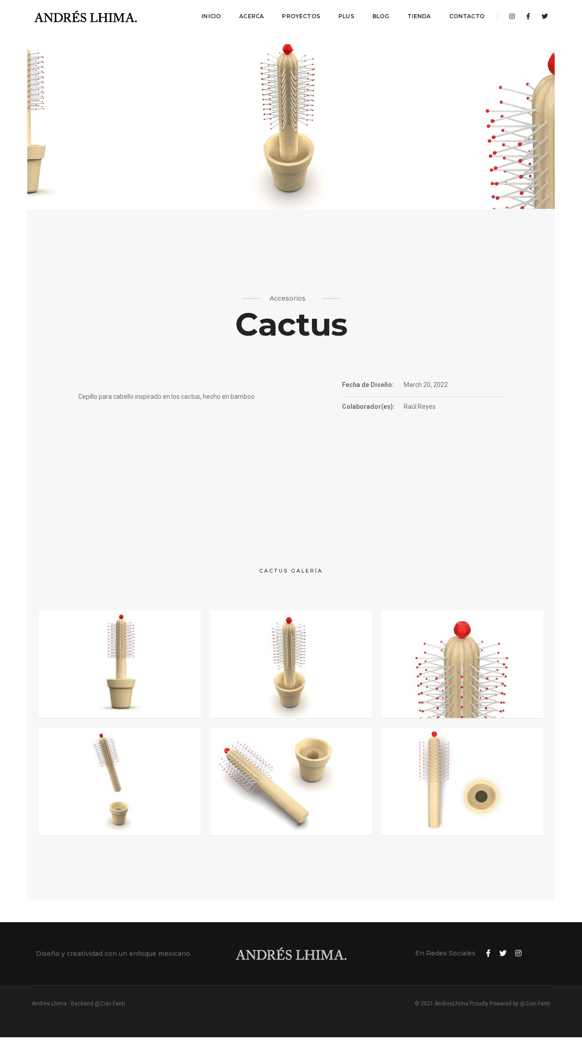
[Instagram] (512, 16)
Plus (346, 16)
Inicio (211, 16)
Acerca (251, 16)
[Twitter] (542, 16)
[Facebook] (528, 16)
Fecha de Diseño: (368, 384)
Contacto (467, 16)
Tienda (419, 16)
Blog (381, 16)
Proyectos (301, 16)
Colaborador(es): (368, 406)
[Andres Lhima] (86, 16)
